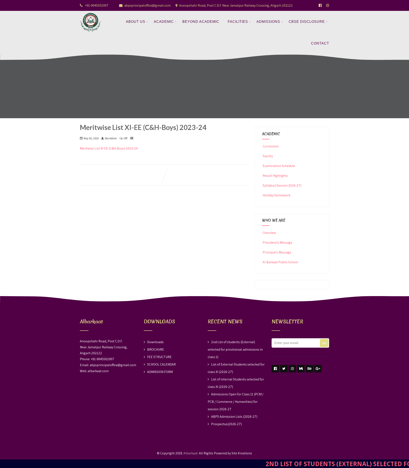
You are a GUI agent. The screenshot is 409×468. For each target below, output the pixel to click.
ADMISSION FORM (160, 372)
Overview (269, 232)
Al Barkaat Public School (280, 262)
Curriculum (271, 146)
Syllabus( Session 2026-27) (282, 185)
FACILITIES (238, 21)
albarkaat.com (98, 371)
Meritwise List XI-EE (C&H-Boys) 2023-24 (109, 148)
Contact (320, 43)
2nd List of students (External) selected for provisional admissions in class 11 (235, 349)
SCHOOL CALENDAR (161, 364)
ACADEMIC (164, 21)
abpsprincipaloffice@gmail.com (147, 5)
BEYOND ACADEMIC (200, 21)
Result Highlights (275, 175)
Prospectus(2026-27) (226, 424)
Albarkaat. (190, 453)
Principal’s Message (277, 252)
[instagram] (292, 368)
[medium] (301, 368)
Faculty (268, 156)
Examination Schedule (279, 166)
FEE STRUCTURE (159, 357)
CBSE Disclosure (307, 21)
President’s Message (277, 242)
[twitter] (284, 368)
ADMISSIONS (268, 21)
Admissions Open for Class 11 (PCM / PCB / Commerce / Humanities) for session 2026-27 (236, 401)
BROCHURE (155, 349)
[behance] (309, 368)
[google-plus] (318, 368)
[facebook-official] (320, 5)
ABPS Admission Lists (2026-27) (234, 416)
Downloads (155, 342)
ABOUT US (135, 21)
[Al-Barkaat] (90, 13)
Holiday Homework (276, 195)
